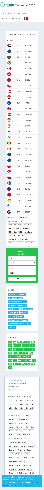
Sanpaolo (24, 239)
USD (32, 364)
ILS (14, 353)
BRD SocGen (12, 232)
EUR (14, 349)
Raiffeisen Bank (13, 239)
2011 (21, 408)
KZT (15, 357)
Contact (11, 389)
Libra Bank (28, 232)
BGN (28, 342)
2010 (26, 408)
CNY (23, 346)
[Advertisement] (24, 27)
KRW (30, 353)
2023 (10, 400)
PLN (24, 360)
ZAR (10, 368)
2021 (21, 400)
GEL (24, 349)
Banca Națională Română (22, 228)
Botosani (12, 450)
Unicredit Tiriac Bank (15, 324)
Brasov (21, 423)
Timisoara (23, 419)
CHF (19, 346)
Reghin (11, 473)
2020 (26, 400)
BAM (23, 342)
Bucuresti (25, 416)
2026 (18, 397)
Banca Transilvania (14, 225)
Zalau (32, 458)
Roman (29, 469)
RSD (34, 360)
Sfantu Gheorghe (22, 473)
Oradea (19, 427)
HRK (33, 349)
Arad (24, 431)
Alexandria (12, 469)
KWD (10, 357)
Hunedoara (27, 465)
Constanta (12, 423)
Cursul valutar (9, 13)
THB (19, 364)
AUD (18, 342)
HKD (28, 349)
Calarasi (24, 458)
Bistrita (23, 446)
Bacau (31, 431)
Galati (26, 427)
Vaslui (28, 461)
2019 (31, 400)
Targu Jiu (19, 454)
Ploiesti (18, 431)
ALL (14, 342)
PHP (19, 360)
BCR (9, 228)
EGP (10, 349)
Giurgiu (11, 465)
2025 (23, 397)
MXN (24, 357)
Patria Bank (23, 218)
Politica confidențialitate (17, 384)
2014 (31, 404)
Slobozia (22, 469)
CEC (20, 232)
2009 (31, 408)
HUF (10, 353)
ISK (22, 353)
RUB (10, 364)
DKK (33, 346)
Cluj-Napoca (13, 419)
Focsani (29, 450)
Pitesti (11, 431)
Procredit (20, 243)
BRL (32, 342)
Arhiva (6, 18)
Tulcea (11, 454)
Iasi (27, 423)
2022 (15, 400)
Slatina (27, 454)
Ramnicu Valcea (22, 439)
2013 (10, 408)
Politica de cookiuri (15, 381)
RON (29, 360)
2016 (21, 404)
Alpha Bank (12, 294)
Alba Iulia (31, 446)
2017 (15, 404)
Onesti (32, 473)
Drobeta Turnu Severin (16, 461)
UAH (28, 364)
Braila (18, 435)
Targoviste (21, 450)
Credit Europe (28, 309)
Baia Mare (21, 442)
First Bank (21, 236)
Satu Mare (12, 442)
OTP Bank (11, 236)
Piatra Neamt (13, 446)
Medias (19, 465)
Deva (17, 458)
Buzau (11, 435)
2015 (26, 404)
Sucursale (22, 13)
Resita (11, 458)
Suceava (12, 439)
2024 (28, 397)
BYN (10, 346)
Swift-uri (17, 18)
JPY (26, 353)
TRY (23, 364)
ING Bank (11, 243)
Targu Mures (26, 435)
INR (18, 353)
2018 (10, 404)
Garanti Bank (30, 243)
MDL (19, 357)
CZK (28, 346)
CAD (14, 346)
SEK (14, 364)
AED (10, 342)
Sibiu (32, 427)
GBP (19, 349)
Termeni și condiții (14, 387)
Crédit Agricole (13, 313)
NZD (15, 360)
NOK (10, 360)
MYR (29, 357)
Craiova (12, 427)
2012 (15, 408)
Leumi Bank (27, 225)
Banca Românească (15, 221)
